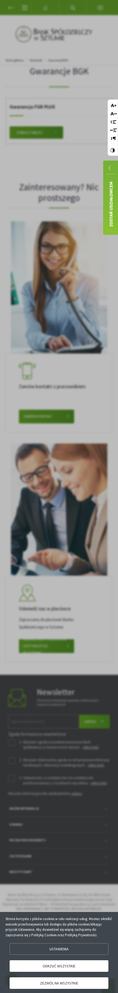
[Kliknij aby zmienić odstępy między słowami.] (113, 131)
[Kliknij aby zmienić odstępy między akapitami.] (113, 139)
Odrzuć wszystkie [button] (59, 966)
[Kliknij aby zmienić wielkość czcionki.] (113, 106)
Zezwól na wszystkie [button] (59, 983)
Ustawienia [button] (59, 948)
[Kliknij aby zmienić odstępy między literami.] (114, 114)
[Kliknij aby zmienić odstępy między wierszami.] (113, 122)
